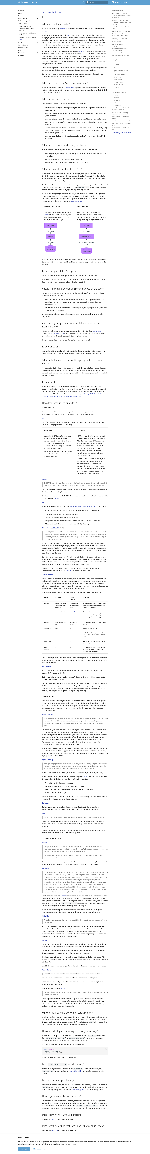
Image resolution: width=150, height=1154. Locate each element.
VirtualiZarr (46, 916)
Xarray (56, 498)
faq (60, 12)
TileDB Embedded (48, 575)
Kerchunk (81, 51)
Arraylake (45, 31)
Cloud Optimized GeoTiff (51, 528)
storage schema (76, 201)
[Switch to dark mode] (83, 2)
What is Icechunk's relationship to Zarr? (83, 506)
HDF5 (44, 418)
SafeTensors (46, 667)
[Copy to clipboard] (106, 1049)
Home (44, 12)
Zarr (67, 35)
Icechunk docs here (57, 333)
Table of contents (117, 10)
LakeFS (44, 940)
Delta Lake (45, 803)
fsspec (46, 215)
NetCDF (44, 479)
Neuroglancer (96, 331)
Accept (24, 1149)
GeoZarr (68, 571)
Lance (44, 813)
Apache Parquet (47, 714)
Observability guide (75, 1071)
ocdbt (63, 988)
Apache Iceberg (69, 88)
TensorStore (46, 970)
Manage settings (39, 1149)
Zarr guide (54, 1119)
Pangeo (64, 896)
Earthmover (63, 29)
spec (85, 776)
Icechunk (21, 10)
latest (33, 2)
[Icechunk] (19, 2)
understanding (52, 12)
